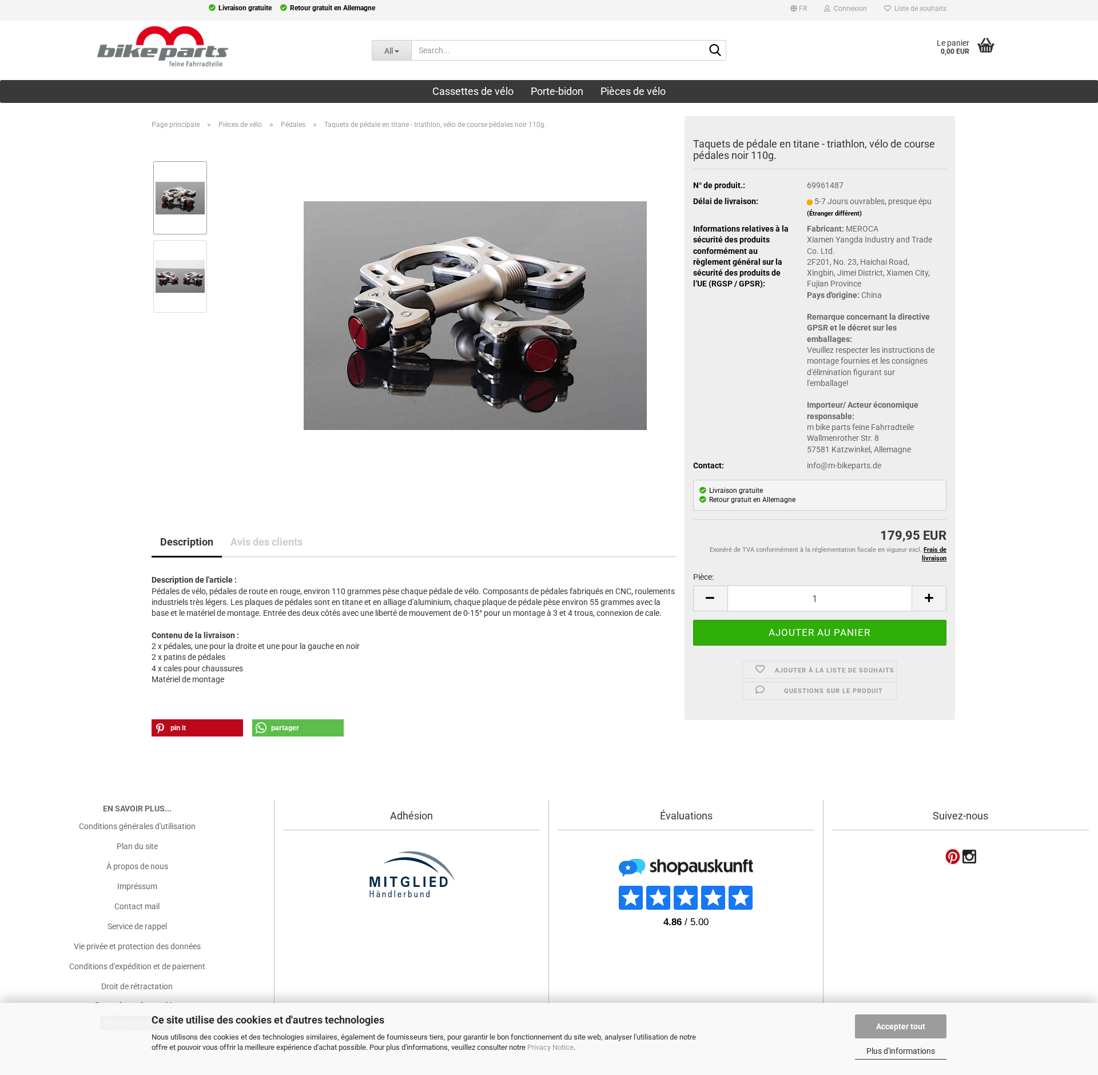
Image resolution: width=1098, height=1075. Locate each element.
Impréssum (137, 886)
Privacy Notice (550, 1047)
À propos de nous (137, 866)
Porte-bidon (557, 91)
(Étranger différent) (834, 213)
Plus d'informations (900, 1051)
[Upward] (31, 995)
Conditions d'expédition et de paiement (137, 966)
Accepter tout (900, 1026)
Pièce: (703, 577)
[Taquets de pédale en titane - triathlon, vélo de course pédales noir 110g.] (475, 315)
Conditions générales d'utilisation (137, 826)
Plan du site (137, 846)
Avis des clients (266, 542)
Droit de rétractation (137, 986)
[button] (798, 10)
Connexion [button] (848, 9)
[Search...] (715, 51)
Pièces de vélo (633, 91)
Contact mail (137, 906)
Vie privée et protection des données (137, 946)
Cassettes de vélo (473, 91)
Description (186, 542)
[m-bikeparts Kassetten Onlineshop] (177, 46)
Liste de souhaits (918, 9)
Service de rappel (137, 926)
